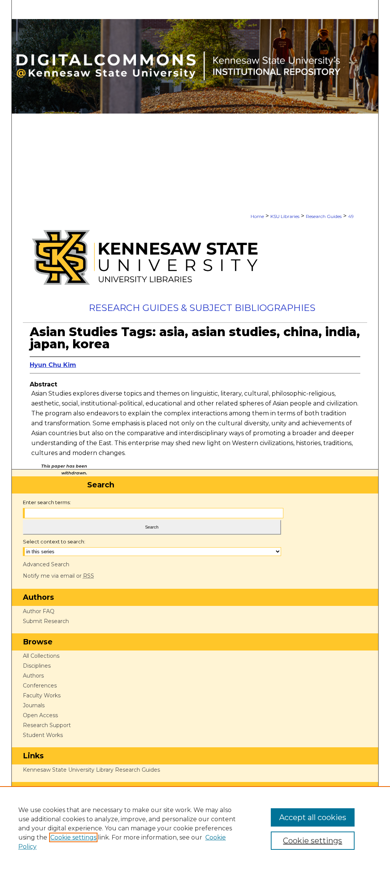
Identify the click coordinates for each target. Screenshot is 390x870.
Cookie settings (73, 837)
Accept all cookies (312, 817)
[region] (195, 828)
